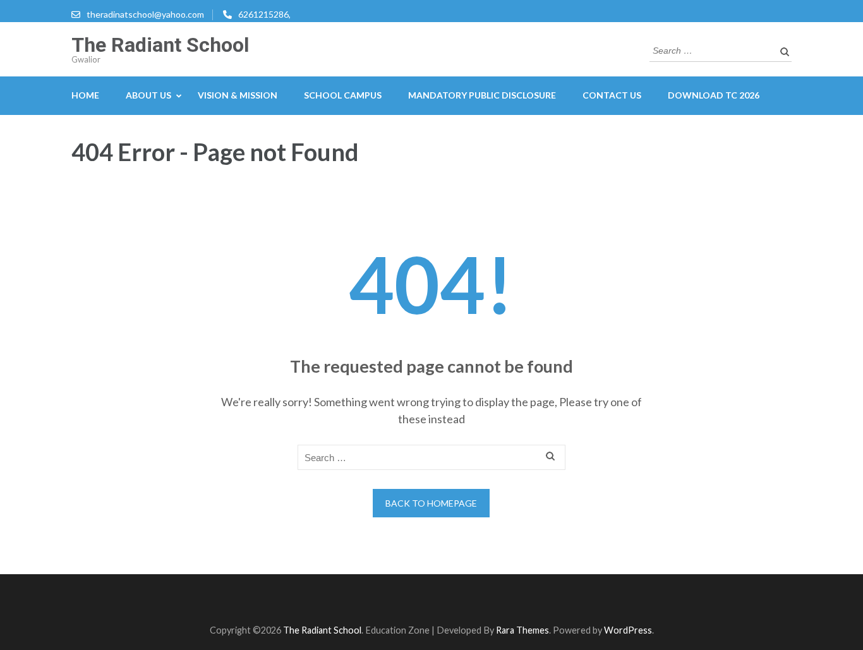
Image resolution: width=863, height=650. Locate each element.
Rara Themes (522, 630)
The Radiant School (160, 45)
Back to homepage (431, 503)
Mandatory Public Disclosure (482, 95)
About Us (148, 95)
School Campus (343, 95)
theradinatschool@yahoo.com (145, 14)
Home (85, 95)
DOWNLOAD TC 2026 (713, 95)
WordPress (628, 630)
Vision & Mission (237, 95)
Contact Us (611, 95)
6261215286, (264, 14)
